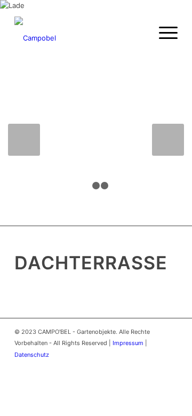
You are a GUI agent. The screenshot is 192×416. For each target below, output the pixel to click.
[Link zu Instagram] (170, 366)
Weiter (168, 140)
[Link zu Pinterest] (154, 366)
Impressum (128, 343)
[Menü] (163, 32)
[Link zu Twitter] (122, 366)
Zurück (24, 140)
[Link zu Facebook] (138, 366)
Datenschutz (31, 354)
